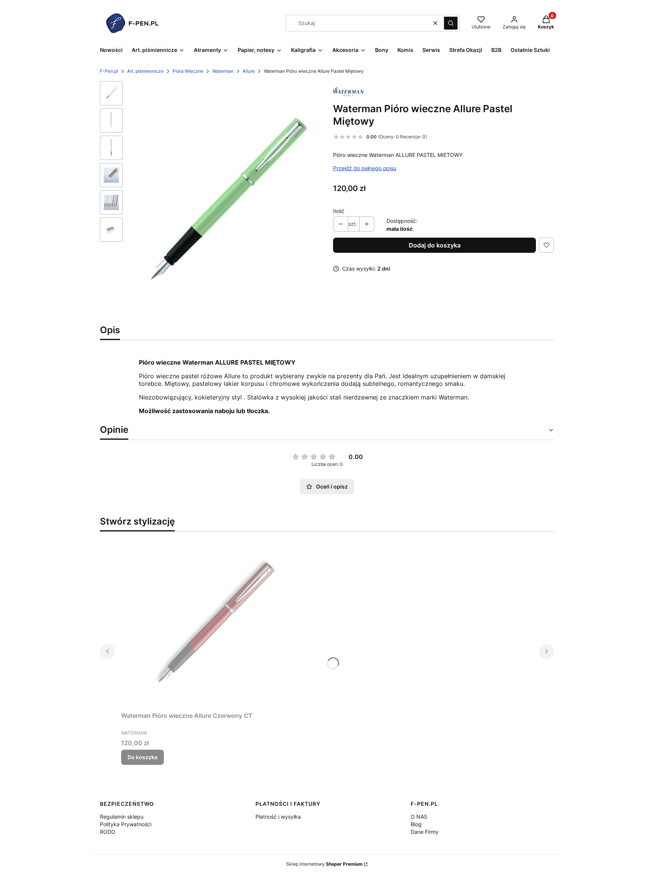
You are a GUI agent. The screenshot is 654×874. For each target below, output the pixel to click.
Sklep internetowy (324, 864)
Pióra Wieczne (188, 71)
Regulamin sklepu (121, 816)
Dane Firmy (425, 832)
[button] (451, 23)
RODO (107, 832)
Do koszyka (142, 757)
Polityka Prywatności (125, 824)
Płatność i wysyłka (278, 816)
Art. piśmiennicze (145, 71)
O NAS (419, 816)
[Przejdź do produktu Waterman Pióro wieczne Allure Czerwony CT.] (215, 623)
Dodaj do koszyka (435, 245)
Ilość (338, 211)
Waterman (223, 71)
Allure (249, 71)
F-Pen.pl (109, 71)
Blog (416, 824)
